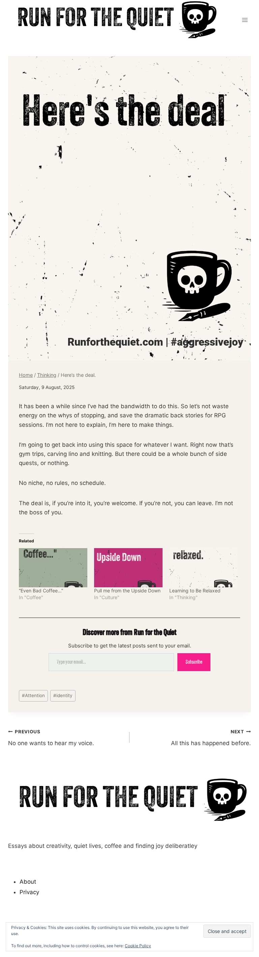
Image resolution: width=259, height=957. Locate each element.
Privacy (29, 892)
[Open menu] (244, 20)
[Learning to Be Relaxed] (203, 567)
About (28, 881)
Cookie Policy (138, 945)
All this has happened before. (211, 738)
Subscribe (193, 662)
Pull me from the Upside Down (127, 590)
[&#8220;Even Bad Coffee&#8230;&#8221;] (53, 567)
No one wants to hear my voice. (51, 738)
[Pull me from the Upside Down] (128, 567)
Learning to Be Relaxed (195, 590)
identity (63, 695)
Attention (33, 695)
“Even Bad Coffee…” (41, 590)
